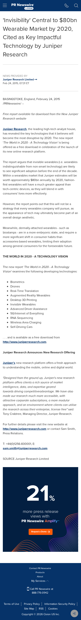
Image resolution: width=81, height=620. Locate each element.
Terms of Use (11, 604)
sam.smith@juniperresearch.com (25, 448)
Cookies (53, 609)
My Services (38, 581)
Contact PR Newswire (40, 568)
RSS (41, 609)
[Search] (76, 5)
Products (40, 572)
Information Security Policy (59, 604)
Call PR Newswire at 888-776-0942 (41, 591)
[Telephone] (66, 5)
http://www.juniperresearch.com (24, 342)
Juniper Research (15, 129)
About (40, 576)
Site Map (29, 609)
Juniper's (9, 363)
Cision (47, 614)
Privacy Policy (32, 604)
